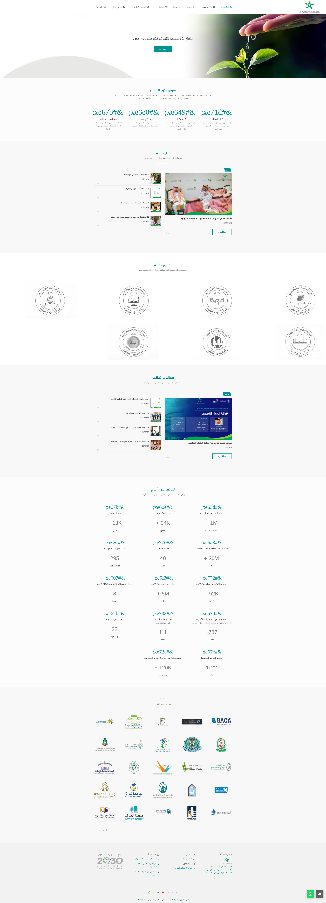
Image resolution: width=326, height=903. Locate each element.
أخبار (227, 169)
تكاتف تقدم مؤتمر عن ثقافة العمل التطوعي (210, 443)
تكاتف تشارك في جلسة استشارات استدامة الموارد (206, 218)
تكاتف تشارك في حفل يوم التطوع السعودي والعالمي (129, 441)
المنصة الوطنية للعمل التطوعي (146, 859)
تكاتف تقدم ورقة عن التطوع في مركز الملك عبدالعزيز (130, 427)
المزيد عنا (163, 49)
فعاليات (227, 394)
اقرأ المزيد (222, 232)
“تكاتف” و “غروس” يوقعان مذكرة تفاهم (134, 202)
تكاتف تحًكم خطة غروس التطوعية (137, 188)
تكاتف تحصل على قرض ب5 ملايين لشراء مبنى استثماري (129, 217)
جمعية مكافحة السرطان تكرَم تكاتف (136, 174)
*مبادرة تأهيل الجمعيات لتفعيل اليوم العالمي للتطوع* (129, 399)
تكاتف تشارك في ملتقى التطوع (137, 413)
